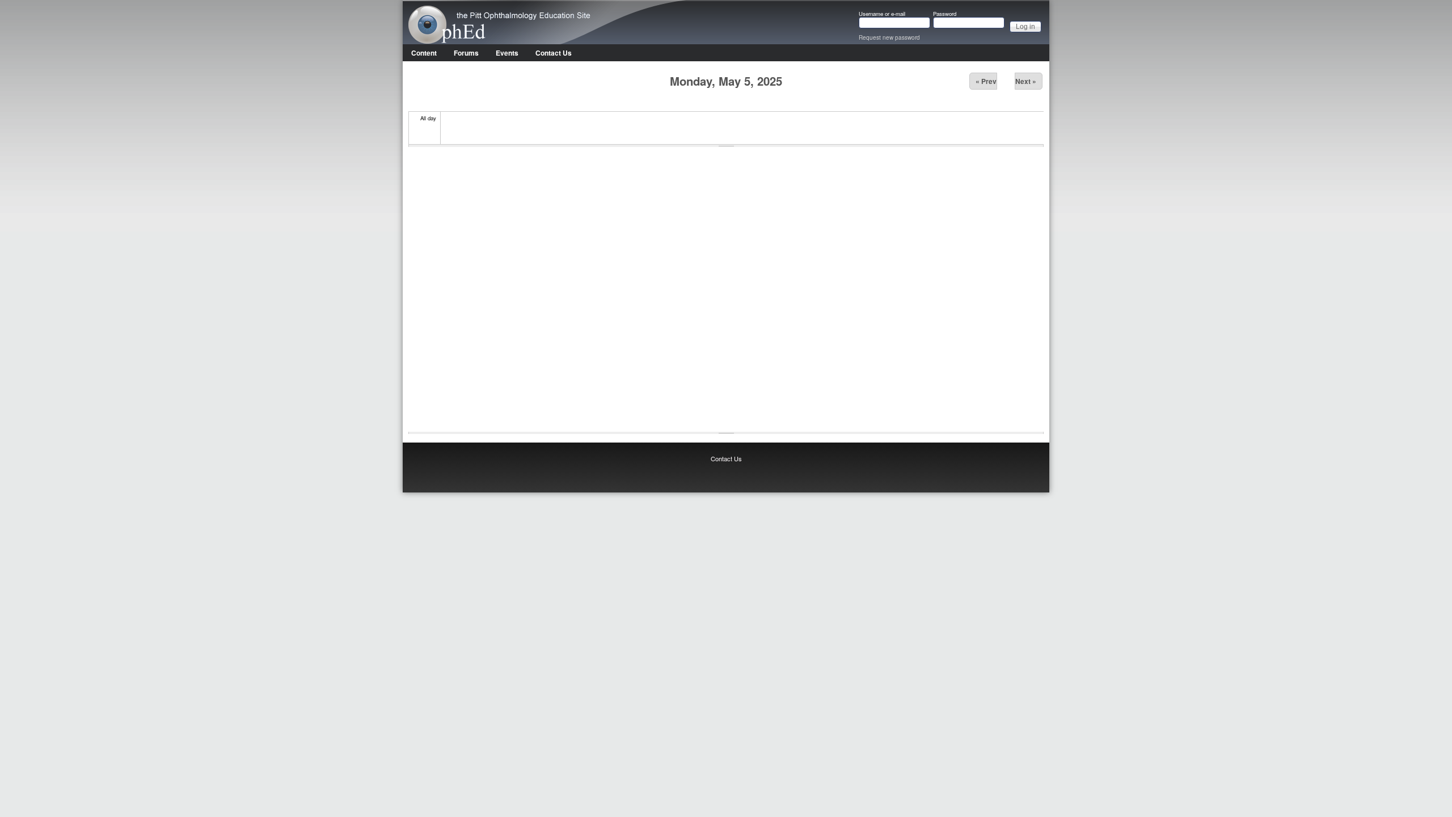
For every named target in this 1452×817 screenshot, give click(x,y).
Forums (466, 53)
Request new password (889, 37)
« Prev (986, 81)
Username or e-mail (882, 14)
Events (507, 53)
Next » (1025, 81)
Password (944, 14)
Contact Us (553, 53)
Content (424, 53)
